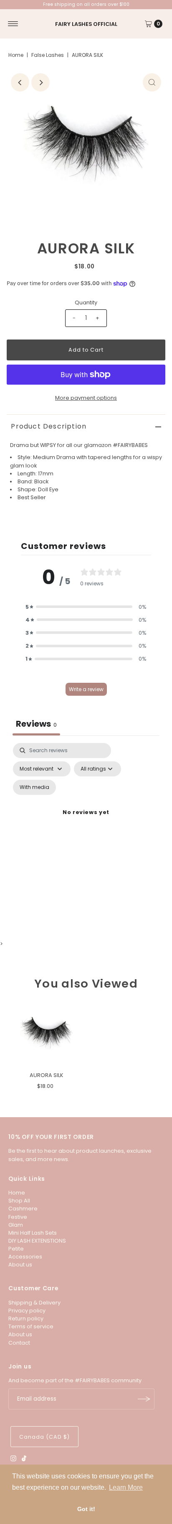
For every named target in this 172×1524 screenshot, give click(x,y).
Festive (17, 1216)
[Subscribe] (144, 1399)
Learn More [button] (126, 1487)
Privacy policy (27, 1310)
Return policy (25, 1318)
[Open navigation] (13, 23)
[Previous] (20, 82)
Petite (16, 1248)
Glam (15, 1224)
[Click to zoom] (152, 82)
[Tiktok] (24, 1459)
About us (20, 1264)
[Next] (40, 82)
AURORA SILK (46, 1075)
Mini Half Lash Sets (32, 1232)
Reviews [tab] (36, 724)
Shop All (19, 1200)
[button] (86, 607)
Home (15, 55)
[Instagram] (13, 1459)
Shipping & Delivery (34, 1302)
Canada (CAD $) (44, 1436)
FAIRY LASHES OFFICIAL (86, 24)
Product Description (48, 426)
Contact (19, 1342)
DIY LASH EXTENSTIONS (37, 1240)
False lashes (47, 55)
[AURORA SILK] (46, 1034)
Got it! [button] (86, 1509)
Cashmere (23, 1208)
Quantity (86, 302)
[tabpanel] (86, 829)
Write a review (86, 689)
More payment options (86, 397)
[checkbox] (34, 787)
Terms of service (30, 1326)
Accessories (25, 1256)
